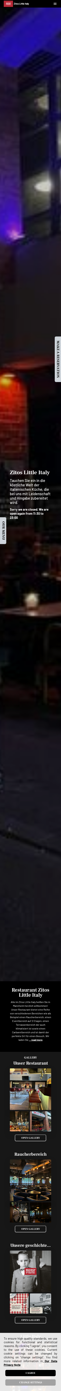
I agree (30, 1373)
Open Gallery (30, 1137)
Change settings (30, 1382)
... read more (36, 1039)
